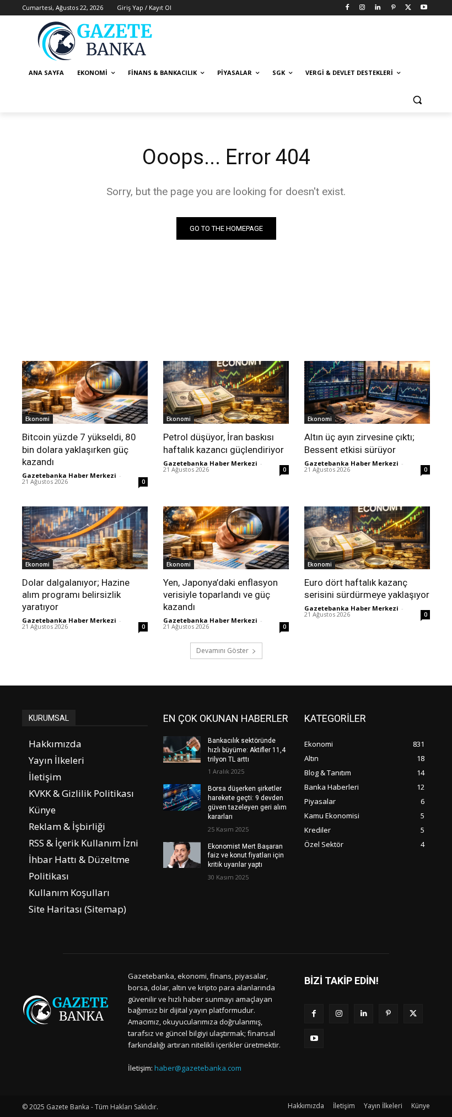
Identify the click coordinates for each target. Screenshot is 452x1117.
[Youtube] (423, 8)
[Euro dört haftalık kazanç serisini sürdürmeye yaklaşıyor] (367, 537)
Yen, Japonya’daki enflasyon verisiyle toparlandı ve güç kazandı (220, 594)
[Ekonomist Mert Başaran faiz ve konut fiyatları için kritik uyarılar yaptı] (182, 855)
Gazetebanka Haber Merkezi (69, 475)
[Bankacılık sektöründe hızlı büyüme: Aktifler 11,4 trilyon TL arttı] (182, 749)
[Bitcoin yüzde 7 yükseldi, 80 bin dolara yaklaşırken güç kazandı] (85, 392)
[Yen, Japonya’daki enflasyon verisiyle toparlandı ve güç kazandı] (226, 537)
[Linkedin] (378, 8)
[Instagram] (362, 8)
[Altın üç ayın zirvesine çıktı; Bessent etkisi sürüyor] (367, 392)
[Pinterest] (393, 8)
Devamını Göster (222, 650)
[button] (417, 99)
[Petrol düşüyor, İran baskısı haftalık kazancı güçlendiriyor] (226, 392)
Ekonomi (37, 419)
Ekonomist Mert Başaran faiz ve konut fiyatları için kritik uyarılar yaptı (246, 856)
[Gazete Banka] (97, 40)
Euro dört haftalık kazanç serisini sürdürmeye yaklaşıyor (366, 588)
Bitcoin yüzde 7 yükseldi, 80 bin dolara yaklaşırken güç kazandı (79, 449)
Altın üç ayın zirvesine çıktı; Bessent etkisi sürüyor (359, 443)
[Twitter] (408, 8)
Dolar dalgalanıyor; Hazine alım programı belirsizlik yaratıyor (76, 594)
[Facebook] (347, 8)
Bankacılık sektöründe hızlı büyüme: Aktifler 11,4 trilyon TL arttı (247, 750)
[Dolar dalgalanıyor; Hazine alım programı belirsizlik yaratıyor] (85, 537)
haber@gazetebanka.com (197, 1068)
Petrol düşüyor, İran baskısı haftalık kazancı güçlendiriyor (223, 443)
